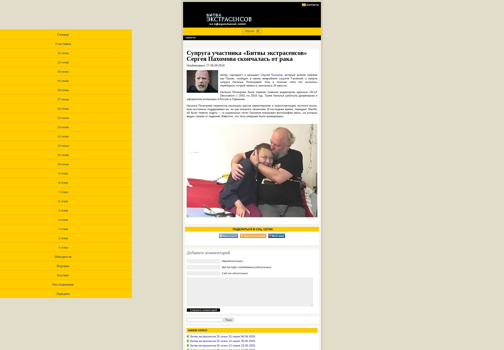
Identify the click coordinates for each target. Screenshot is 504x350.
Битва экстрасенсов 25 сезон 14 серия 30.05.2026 (222, 341)
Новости (190, 38)
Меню (249, 31)
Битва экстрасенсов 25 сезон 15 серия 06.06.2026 (222, 336)
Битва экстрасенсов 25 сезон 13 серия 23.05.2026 (222, 345)
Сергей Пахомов (272, 74)
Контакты (313, 5)
